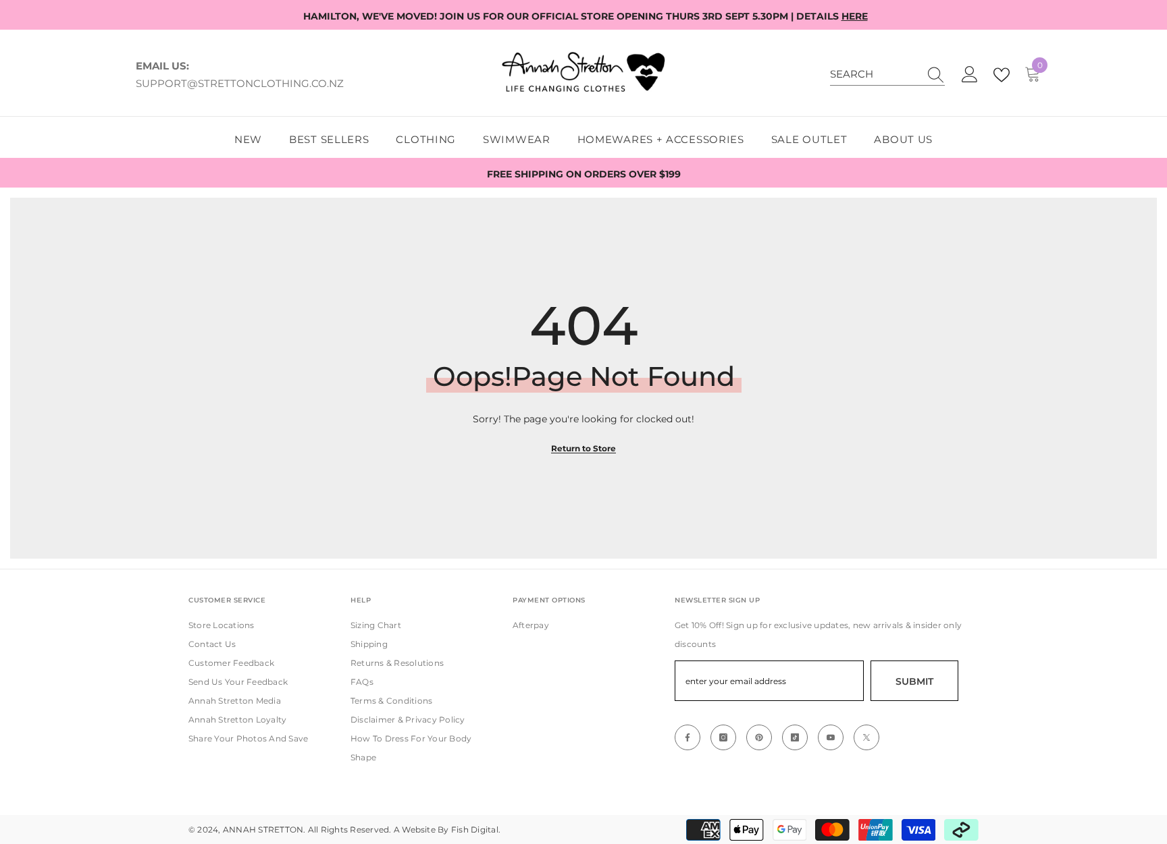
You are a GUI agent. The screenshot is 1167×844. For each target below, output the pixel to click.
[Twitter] (866, 737)
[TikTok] (795, 737)
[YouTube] (831, 737)
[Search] (887, 74)
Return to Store (583, 448)
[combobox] (874, 74)
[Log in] (970, 75)
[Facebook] (687, 737)
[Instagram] (723, 737)
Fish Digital (474, 829)
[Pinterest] (759, 737)
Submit (914, 681)
